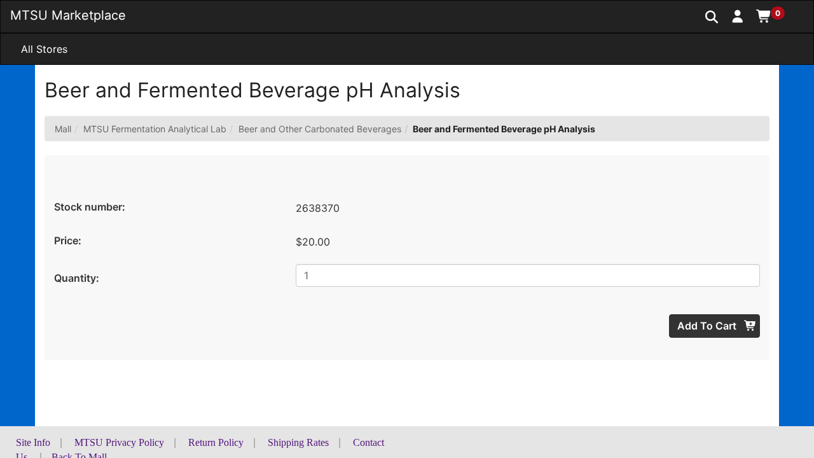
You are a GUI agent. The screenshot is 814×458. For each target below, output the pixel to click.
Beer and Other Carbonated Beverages (319, 128)
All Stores (44, 49)
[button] (738, 16)
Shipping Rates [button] (298, 442)
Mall (63, 128)
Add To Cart (708, 325)
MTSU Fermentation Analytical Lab (154, 128)
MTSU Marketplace (68, 15)
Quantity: (76, 278)
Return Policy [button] (216, 442)
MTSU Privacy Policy (119, 442)
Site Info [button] (33, 442)
